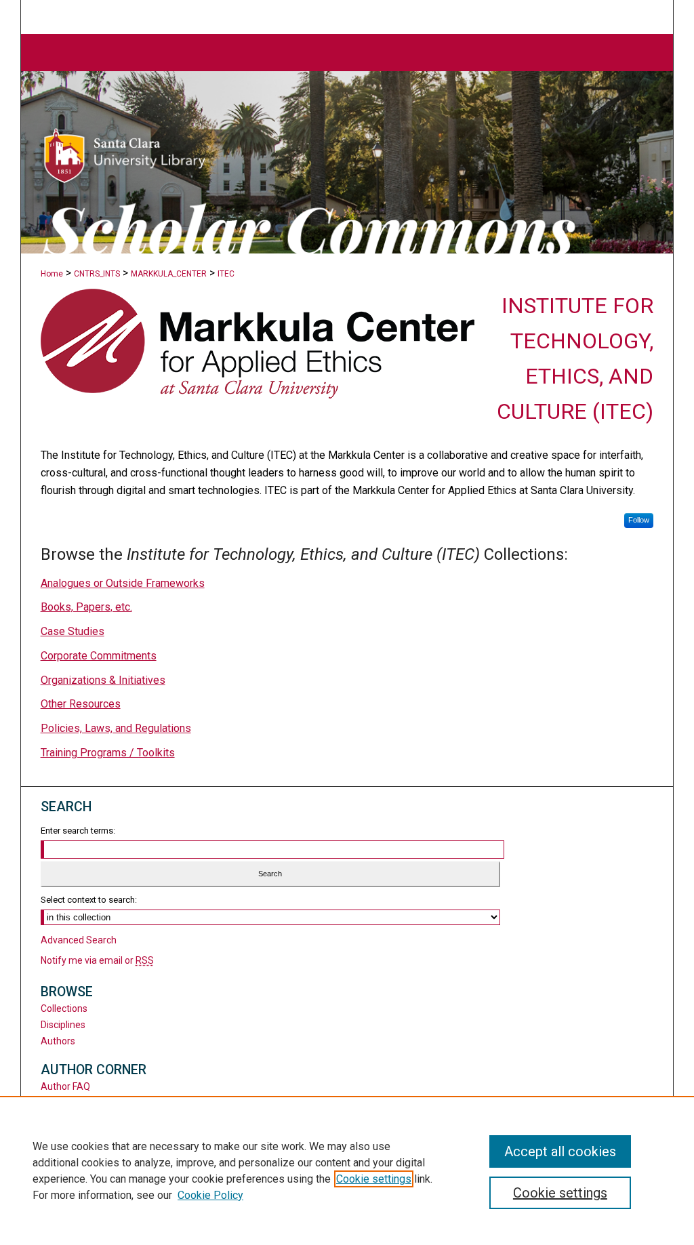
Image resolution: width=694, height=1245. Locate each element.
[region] (347, 1170)
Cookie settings (373, 1178)
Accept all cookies (560, 1151)
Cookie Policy (210, 1195)
